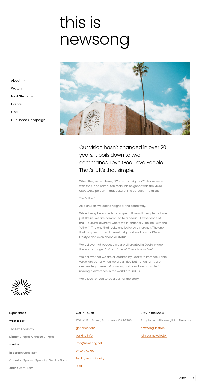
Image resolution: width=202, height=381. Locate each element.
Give (14, 112)
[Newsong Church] (28, 291)
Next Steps (19, 96)
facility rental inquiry (90, 358)
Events (16, 104)
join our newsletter (154, 335)
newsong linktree (153, 328)
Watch (16, 88)
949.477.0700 (85, 351)
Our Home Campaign (28, 120)
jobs (79, 366)
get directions (85, 328)
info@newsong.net (89, 343)
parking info (84, 335)
